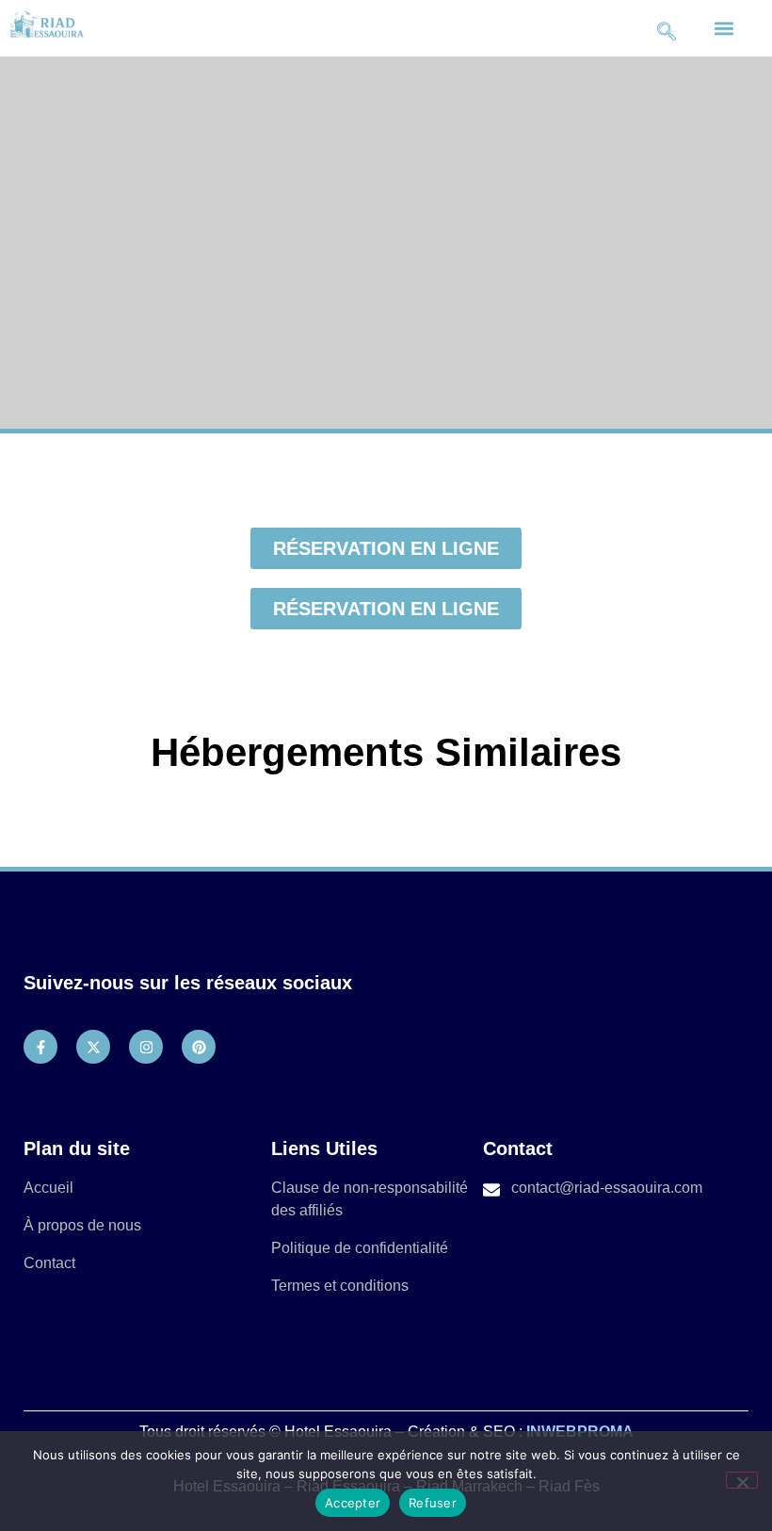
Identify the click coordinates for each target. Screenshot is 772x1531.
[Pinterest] (199, 1047)
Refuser (433, 1502)
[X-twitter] (93, 1047)
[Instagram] (146, 1047)
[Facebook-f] (40, 1047)
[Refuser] (742, 1480)
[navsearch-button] (666, 28)
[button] (724, 28)
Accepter (352, 1502)
